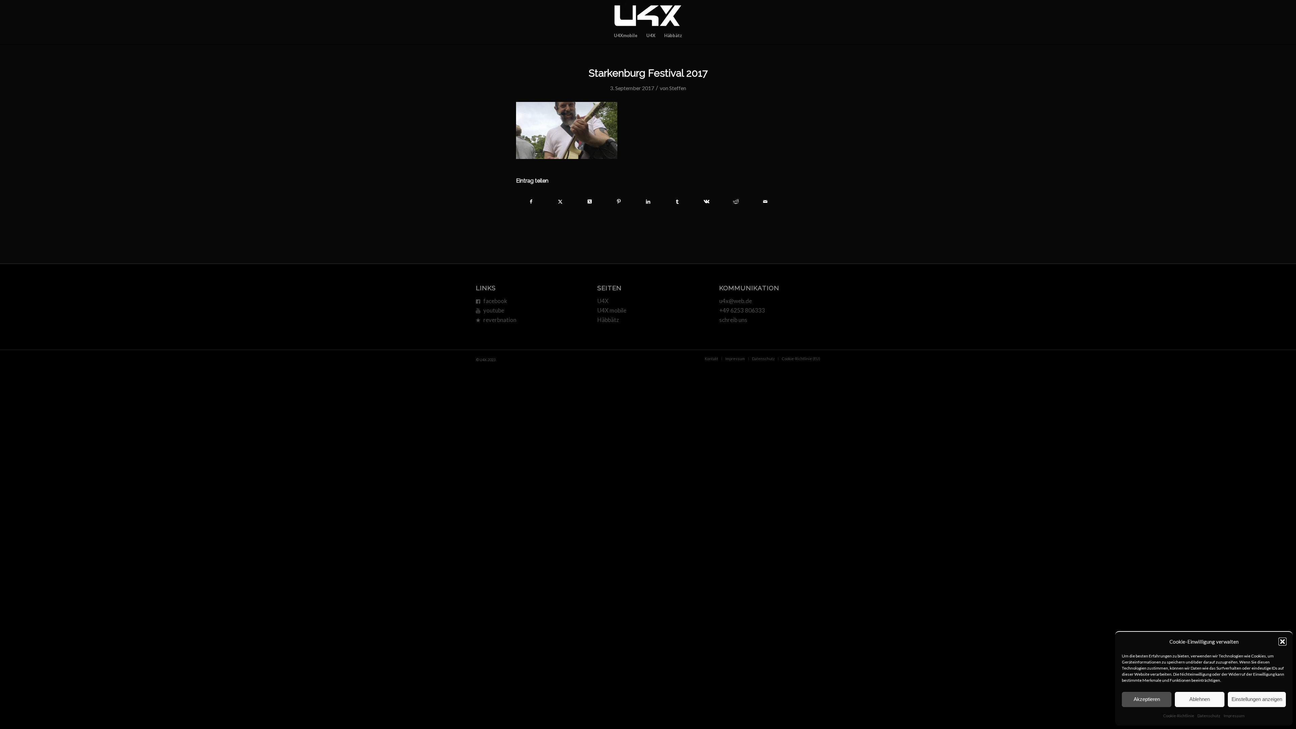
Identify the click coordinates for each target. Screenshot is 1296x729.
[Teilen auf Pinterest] (618, 201)
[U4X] (648, 13)
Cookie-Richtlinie (1178, 715)
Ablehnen (1199, 699)
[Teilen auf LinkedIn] (648, 201)
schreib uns (733, 319)
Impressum (1234, 715)
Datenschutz (1208, 715)
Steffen (677, 88)
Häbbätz (608, 319)
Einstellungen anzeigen (1257, 699)
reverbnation (499, 319)
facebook (495, 300)
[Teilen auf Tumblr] (677, 201)
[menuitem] (626, 35)
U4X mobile (611, 310)
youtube (493, 310)
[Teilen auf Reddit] (736, 201)
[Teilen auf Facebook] (531, 201)
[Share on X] (589, 201)
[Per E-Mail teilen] (765, 201)
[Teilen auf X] (560, 201)
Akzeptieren (1147, 699)
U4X (603, 300)
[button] (1282, 641)
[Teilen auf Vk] (706, 201)
